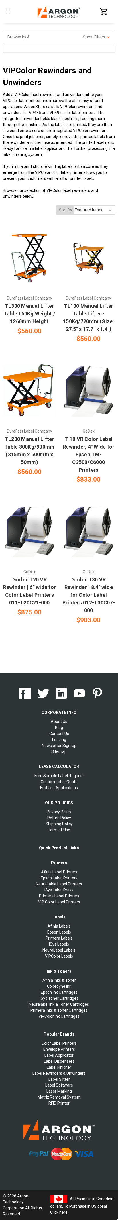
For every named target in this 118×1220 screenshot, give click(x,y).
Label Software (59, 1085)
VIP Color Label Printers (59, 902)
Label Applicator (59, 1055)
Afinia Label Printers (59, 872)
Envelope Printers (59, 1049)
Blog (59, 727)
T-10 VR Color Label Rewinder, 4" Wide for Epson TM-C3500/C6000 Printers (88, 454)
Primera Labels (59, 938)
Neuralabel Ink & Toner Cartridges (59, 1004)
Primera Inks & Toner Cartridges (59, 1010)
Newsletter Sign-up (59, 745)
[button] (59, 37)
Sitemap (59, 751)
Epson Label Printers (59, 878)
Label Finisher (59, 1067)
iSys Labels (59, 944)
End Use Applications (59, 787)
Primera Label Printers (59, 896)
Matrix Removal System (59, 1097)
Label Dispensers (59, 1061)
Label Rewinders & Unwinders (59, 1073)
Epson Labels (59, 932)
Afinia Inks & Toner (59, 980)
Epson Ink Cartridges (59, 992)
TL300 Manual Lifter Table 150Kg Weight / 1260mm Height (29, 313)
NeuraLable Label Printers (59, 884)
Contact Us (59, 733)
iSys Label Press (59, 890)
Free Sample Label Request (59, 775)
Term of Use (59, 830)
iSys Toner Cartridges (59, 998)
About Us (59, 721)
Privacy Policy (59, 812)
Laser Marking (59, 1091)
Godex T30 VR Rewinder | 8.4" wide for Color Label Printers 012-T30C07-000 (88, 595)
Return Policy (59, 818)
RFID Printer (59, 1103)
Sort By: (66, 210)
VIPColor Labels (59, 956)
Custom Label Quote (59, 781)
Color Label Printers (59, 1043)
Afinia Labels (59, 926)
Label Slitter (59, 1079)
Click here (59, 1212)
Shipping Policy (59, 824)
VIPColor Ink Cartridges (59, 1016)
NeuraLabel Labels (59, 950)
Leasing (59, 739)
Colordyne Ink (59, 986)
